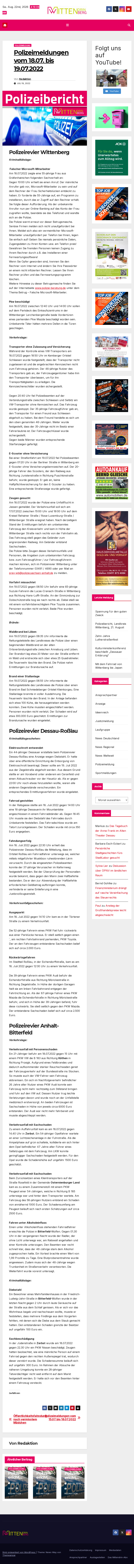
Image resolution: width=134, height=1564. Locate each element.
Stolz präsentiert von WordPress (19, 1552)
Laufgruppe (102, 729)
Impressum (100, 1550)
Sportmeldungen (106, 773)
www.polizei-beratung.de (50, 288)
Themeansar (8, 1555)
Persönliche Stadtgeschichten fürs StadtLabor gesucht (108, 853)
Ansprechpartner (106, 695)
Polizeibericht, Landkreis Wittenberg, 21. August (110, 625)
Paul (98, 905)
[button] (129, 25)
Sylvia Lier (101, 865)
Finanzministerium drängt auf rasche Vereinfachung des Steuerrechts (111, 892)
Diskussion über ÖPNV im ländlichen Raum (111, 870)
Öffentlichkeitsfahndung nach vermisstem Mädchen (29, 1419)
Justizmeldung (104, 721)
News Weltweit (104, 755)
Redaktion (25, 79)
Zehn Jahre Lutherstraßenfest (106, 637)
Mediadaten (115, 1550)
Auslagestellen (97, 1557)
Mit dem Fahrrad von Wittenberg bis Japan (108, 665)
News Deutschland (107, 738)
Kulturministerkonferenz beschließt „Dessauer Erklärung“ (110, 652)
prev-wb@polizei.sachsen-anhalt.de (31, 573)
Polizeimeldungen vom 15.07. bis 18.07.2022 (60, 1417)
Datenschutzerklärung (80, 1550)
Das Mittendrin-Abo (118, 1557)
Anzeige (100, 703)
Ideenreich (102, 712)
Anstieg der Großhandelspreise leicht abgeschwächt (110, 910)
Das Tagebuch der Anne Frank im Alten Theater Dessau (111, 830)
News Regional (104, 747)
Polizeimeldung (22, 45)
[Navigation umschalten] (67, 25)
